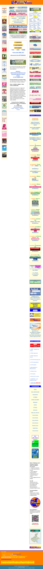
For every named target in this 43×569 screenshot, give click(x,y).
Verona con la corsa (35, 376)
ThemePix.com (14, 567)
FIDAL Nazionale (34, 353)
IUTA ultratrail (33, 364)
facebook (17, 108)
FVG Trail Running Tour (35, 359)
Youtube (18, 109)
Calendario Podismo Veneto (24, 566)
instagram (22, 108)
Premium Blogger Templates (30, 567)
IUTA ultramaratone (35, 362)
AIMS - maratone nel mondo (34, 350)
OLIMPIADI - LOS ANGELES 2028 (34, 379)
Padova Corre (33, 371)
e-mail (12, 108)
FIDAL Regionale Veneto (34, 356)
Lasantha (24, 567)
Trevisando (33, 373)
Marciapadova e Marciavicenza (33, 368)
